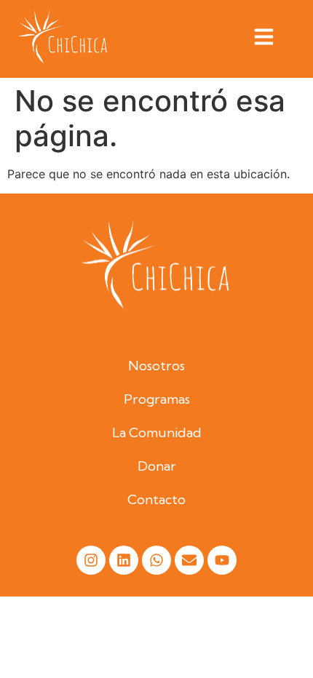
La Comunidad (157, 432)
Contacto (156, 499)
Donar (157, 466)
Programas (157, 399)
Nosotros (156, 365)
